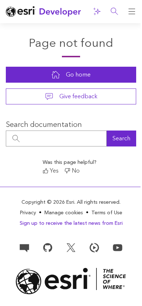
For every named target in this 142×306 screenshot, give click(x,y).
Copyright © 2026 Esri (47, 202)
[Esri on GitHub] (47, 247)
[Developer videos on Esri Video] (94, 247)
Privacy (28, 212)
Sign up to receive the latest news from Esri (71, 223)
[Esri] (71, 281)
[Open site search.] (114, 11)
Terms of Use (106, 212)
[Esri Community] (24, 247)
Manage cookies (63, 213)
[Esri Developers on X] (71, 247)
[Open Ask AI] (97, 11)
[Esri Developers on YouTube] (117, 247)
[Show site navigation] (132, 11)
